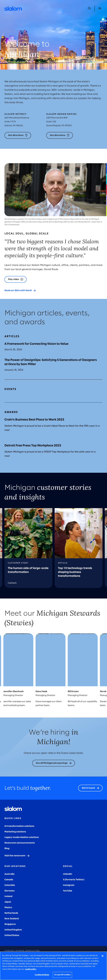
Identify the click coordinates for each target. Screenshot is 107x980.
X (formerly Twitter (73, 880)
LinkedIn (67, 874)
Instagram (68, 885)
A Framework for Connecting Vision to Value (36, 343)
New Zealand (11, 919)
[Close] (102, 956)
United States (11, 935)
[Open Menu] (100, 8)
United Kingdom (13, 930)
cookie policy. (30, 969)
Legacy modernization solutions (21, 837)
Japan (7, 902)
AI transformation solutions (19, 826)
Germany (9, 891)
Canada (8, 880)
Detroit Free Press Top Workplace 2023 (32, 445)
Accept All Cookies (62, 975)
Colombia (9, 885)
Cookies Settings (42, 975)
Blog (6, 848)
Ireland (8, 896)
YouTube (67, 891)
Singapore (10, 924)
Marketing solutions (15, 832)
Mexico (8, 907)
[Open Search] (89, 8)
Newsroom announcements (19, 843)
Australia (9, 874)
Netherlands (11, 913)
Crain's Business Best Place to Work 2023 (34, 419)
